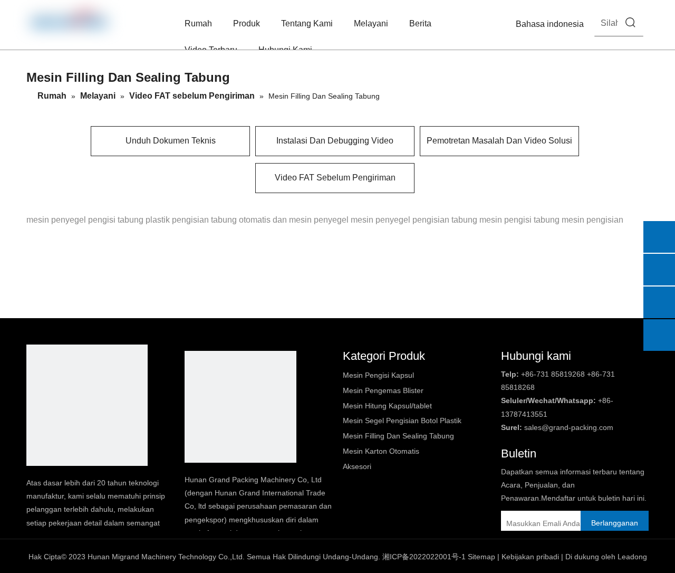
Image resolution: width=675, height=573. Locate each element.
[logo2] (240, 407)
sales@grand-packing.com (568, 427)
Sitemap (481, 556)
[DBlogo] (87, 405)
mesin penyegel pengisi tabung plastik (98, 219)
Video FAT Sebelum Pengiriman (335, 177)
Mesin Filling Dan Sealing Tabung (398, 436)
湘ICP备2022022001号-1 (424, 556)
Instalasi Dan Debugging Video (334, 140)
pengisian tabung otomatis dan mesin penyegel (260, 219)
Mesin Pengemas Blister (383, 390)
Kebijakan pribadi (530, 556)
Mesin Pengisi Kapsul (378, 375)
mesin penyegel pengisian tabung (414, 219)
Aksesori (357, 466)
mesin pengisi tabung (519, 219)
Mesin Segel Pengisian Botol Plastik (402, 420)
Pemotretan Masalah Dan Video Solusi (499, 140)
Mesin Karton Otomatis (381, 451)
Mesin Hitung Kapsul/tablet (387, 406)
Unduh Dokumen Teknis (171, 140)
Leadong (632, 556)
